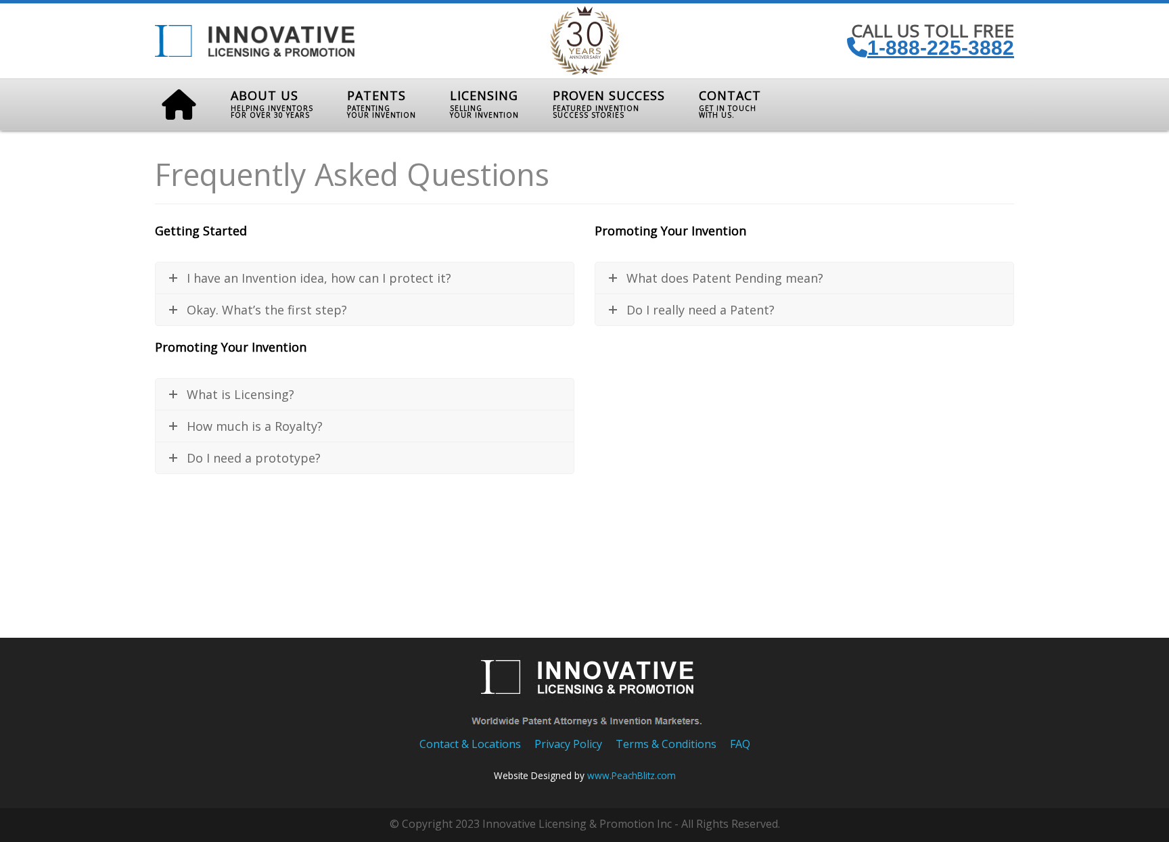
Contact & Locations (470, 743)
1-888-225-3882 (940, 48)
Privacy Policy (568, 743)
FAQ (740, 743)
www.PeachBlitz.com (631, 775)
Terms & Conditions (666, 743)
